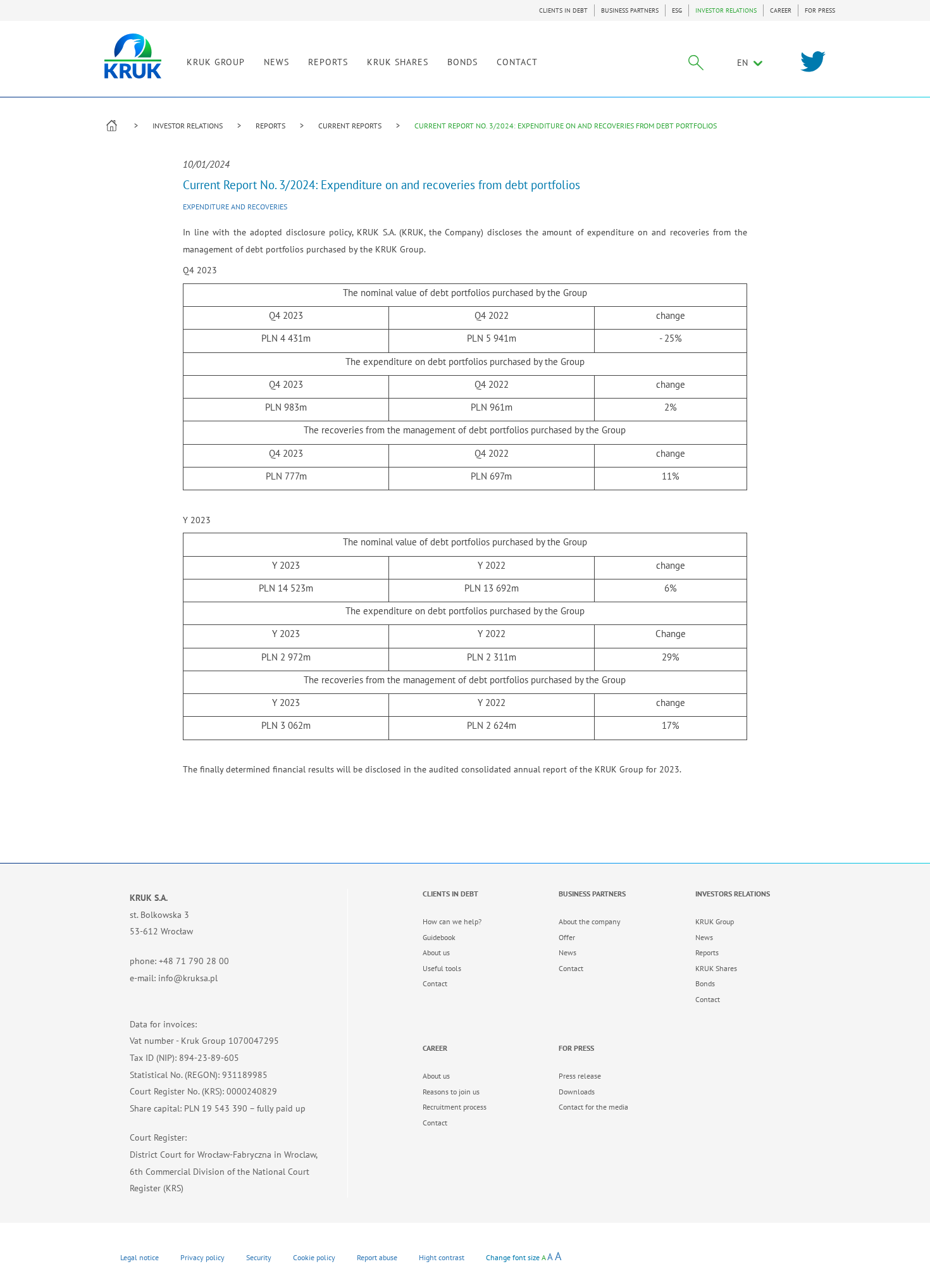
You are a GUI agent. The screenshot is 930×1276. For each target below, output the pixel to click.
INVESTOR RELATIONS (726, 10)
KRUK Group (714, 921)
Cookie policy (314, 1257)
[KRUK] (132, 56)
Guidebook (439, 937)
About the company (590, 921)
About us (436, 952)
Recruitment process (455, 1107)
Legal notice (139, 1257)
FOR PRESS (820, 10)
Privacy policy (202, 1257)
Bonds (705, 983)
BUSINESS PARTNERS (630, 10)
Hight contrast (441, 1257)
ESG (677, 10)
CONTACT (517, 62)
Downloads (577, 1091)
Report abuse (377, 1257)
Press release (580, 1076)
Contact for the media (593, 1107)
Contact (435, 983)
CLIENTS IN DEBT (563, 10)
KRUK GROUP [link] (216, 62)
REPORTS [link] (328, 62)
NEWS (276, 62)
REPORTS (270, 125)
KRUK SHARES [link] (397, 62)
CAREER (780, 10)
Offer (567, 937)
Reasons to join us (451, 1091)
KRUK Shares (716, 968)
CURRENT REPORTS (349, 125)
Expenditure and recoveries (235, 206)
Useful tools (442, 968)
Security (258, 1257)
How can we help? (452, 921)
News (567, 952)
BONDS (462, 62)
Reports (707, 952)
